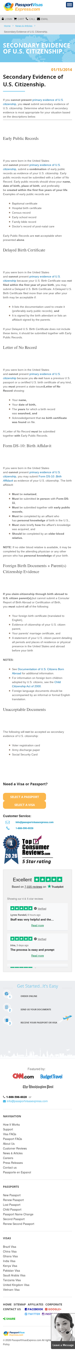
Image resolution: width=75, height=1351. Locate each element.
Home (7, 25)
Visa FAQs (9, 1134)
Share (10, 1319)
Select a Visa (24, 805)
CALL (32, 18)
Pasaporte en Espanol (17, 1172)
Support (8, 1129)
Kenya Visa (10, 1266)
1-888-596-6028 (24, 828)
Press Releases (13, 1163)
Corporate (53, 1304)
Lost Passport (11, 1205)
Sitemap (20, 1304)
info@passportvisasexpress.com (35, 822)
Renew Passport (13, 1200)
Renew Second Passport (18, 1224)
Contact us (10, 1167)
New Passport (12, 1195)
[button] (63, 1330)
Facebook (35, 1309)
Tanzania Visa (12, 1280)
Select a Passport (24, 797)
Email (44, 18)
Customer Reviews (15, 1148)
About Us (9, 1144)
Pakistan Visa (11, 1270)
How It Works (11, 1124)
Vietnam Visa (11, 1290)
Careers (8, 1158)
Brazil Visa (9, 1247)
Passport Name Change (18, 1214)
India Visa (9, 1261)
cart (21, 18)
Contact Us (12, 1309)
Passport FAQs (12, 1139)
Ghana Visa (10, 1256)
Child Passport (12, 1209)
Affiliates (35, 1304)
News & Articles (23, 25)
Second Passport (14, 1219)
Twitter (33, 1314)
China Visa (10, 1251)
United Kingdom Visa (16, 1285)
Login (8, 18)
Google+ (54, 1309)
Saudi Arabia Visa (14, 1275)
